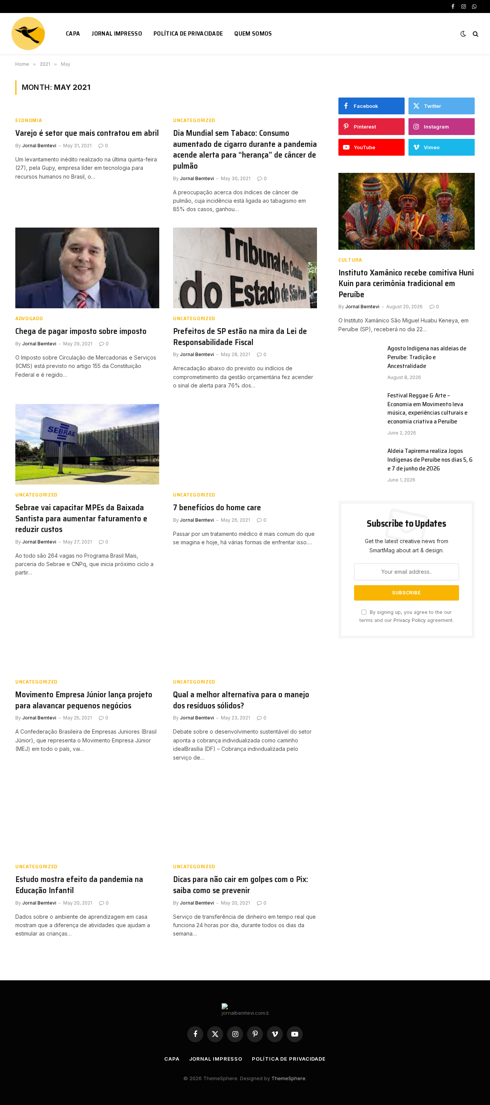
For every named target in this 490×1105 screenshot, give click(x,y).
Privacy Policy (410, 620)
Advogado (29, 318)
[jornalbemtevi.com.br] (29, 33)
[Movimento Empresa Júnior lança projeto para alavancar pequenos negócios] (87, 631)
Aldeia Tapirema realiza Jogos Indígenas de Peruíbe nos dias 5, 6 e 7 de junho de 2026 (429, 460)
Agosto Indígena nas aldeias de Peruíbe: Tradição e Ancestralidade (426, 357)
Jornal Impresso (116, 33)
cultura (350, 260)
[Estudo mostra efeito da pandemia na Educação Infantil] (87, 816)
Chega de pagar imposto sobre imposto (81, 331)
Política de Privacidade (188, 33)
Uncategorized (194, 120)
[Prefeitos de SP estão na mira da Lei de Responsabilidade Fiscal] (245, 268)
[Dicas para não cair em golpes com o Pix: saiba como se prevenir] (245, 816)
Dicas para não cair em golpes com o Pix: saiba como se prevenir (240, 885)
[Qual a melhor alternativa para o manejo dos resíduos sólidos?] (245, 631)
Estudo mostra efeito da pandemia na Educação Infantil (79, 885)
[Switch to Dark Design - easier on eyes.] (463, 34)
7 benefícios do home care (217, 507)
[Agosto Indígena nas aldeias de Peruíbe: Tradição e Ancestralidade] (359, 358)
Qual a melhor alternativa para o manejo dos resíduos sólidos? (241, 700)
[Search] (475, 33)
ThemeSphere (288, 1078)
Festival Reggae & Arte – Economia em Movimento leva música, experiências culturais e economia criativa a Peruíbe (427, 408)
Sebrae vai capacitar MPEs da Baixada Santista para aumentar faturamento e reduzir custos (81, 518)
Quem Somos (253, 33)
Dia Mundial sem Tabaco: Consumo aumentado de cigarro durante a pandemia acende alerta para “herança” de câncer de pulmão (245, 149)
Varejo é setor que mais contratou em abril (87, 133)
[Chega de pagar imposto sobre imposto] (87, 268)
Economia (28, 120)
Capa (73, 33)
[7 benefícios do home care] (245, 444)
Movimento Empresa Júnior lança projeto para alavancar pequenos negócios (83, 700)
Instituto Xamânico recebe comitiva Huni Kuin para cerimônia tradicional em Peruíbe (406, 283)
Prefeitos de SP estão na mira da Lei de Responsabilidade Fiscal (240, 337)
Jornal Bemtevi (39, 145)
